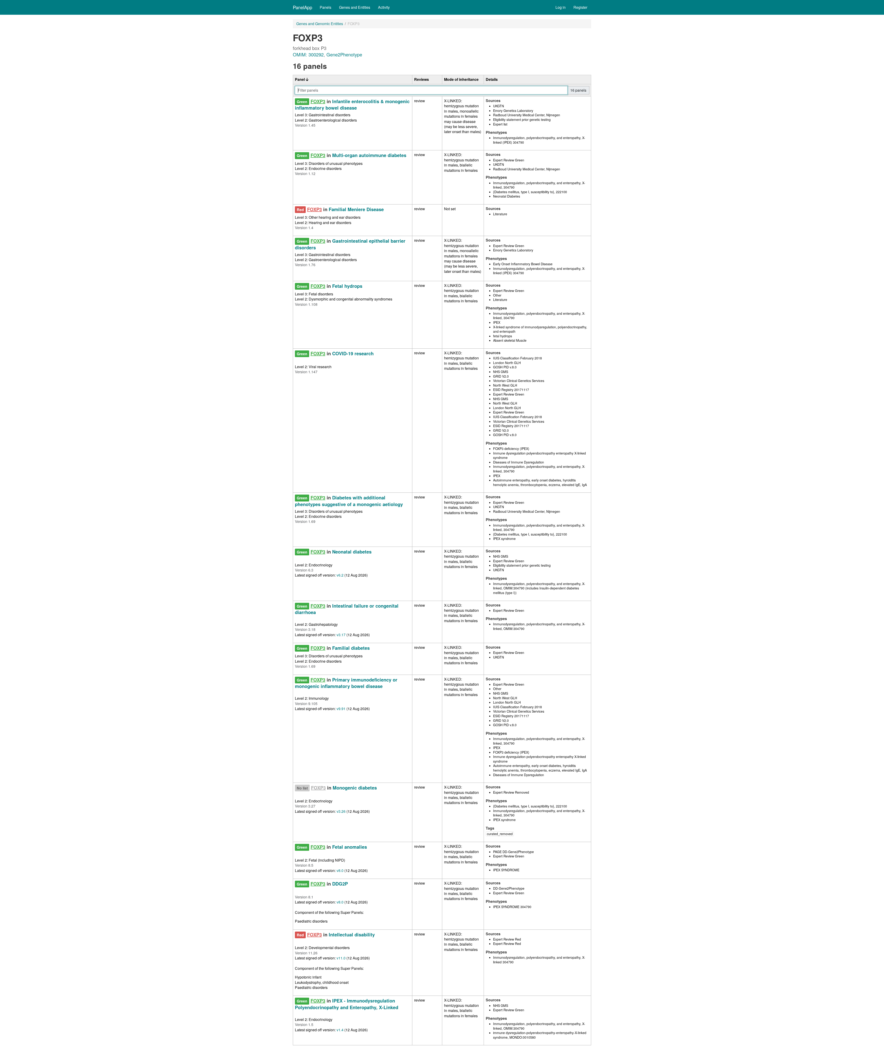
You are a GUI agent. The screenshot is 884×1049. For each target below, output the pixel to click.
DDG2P (340, 883)
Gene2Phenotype (344, 54)
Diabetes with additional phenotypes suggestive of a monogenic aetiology (349, 500)
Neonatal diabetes (352, 551)
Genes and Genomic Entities (319, 23)
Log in (560, 7)
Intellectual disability (352, 934)
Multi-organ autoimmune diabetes (369, 155)
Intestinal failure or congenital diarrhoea (346, 608)
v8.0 (340, 870)
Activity (384, 7)
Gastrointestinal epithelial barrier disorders (350, 244)
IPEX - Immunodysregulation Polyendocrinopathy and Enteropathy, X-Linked (346, 1003)
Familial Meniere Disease (356, 209)
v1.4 (340, 1029)
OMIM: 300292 (308, 54)
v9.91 (341, 708)
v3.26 (341, 811)
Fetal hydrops (347, 286)
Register (580, 7)
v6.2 (340, 575)
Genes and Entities (354, 7)
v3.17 (341, 634)
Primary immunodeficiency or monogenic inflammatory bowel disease (346, 682)
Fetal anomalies (349, 846)
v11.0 (341, 958)
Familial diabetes (351, 647)
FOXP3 (318, 101)
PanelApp (302, 7)
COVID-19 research (353, 353)
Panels (325, 7)
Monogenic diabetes (355, 787)
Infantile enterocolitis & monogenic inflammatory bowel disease (352, 104)
